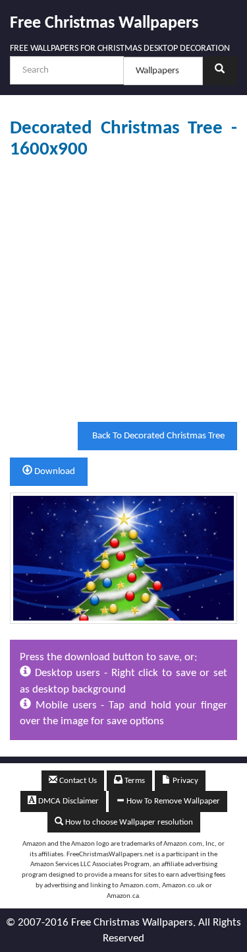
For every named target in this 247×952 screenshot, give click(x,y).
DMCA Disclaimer (67, 801)
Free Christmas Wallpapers (104, 23)
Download (53, 472)
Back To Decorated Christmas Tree (157, 436)
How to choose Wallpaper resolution (128, 822)
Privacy (184, 780)
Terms (134, 780)
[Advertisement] (123, 291)
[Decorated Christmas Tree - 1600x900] (123, 558)
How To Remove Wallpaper (172, 801)
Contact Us (77, 780)
